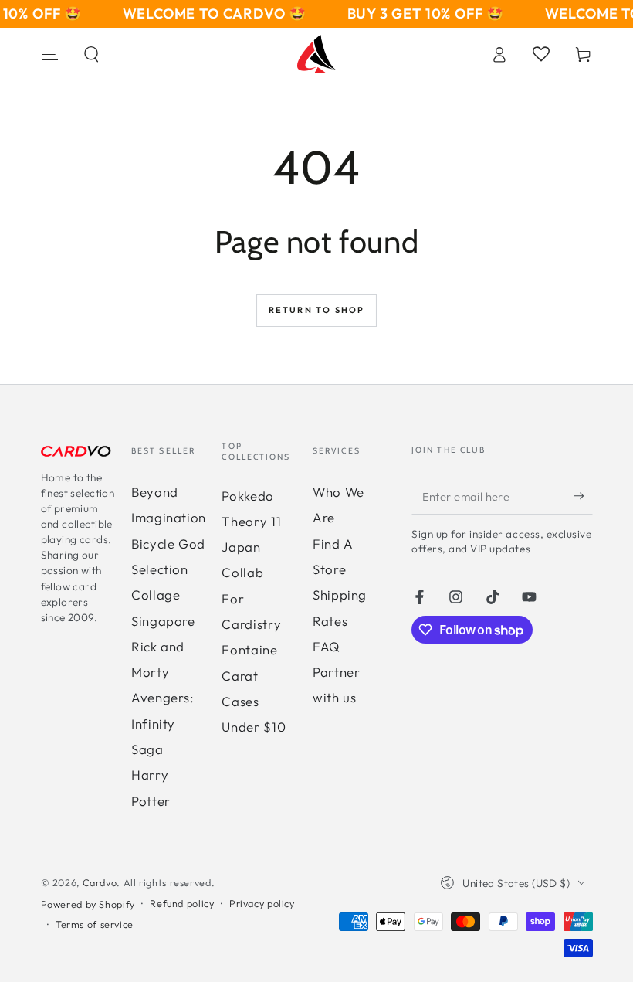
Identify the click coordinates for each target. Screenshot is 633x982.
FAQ (326, 646)
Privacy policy (262, 903)
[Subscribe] (583, 496)
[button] (91, 54)
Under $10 (254, 727)
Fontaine (249, 649)
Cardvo (100, 882)
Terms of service (95, 924)
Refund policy (182, 903)
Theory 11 (251, 521)
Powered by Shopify (88, 904)
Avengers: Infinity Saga (163, 723)
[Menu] (50, 54)
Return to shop (317, 309)
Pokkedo (247, 496)
